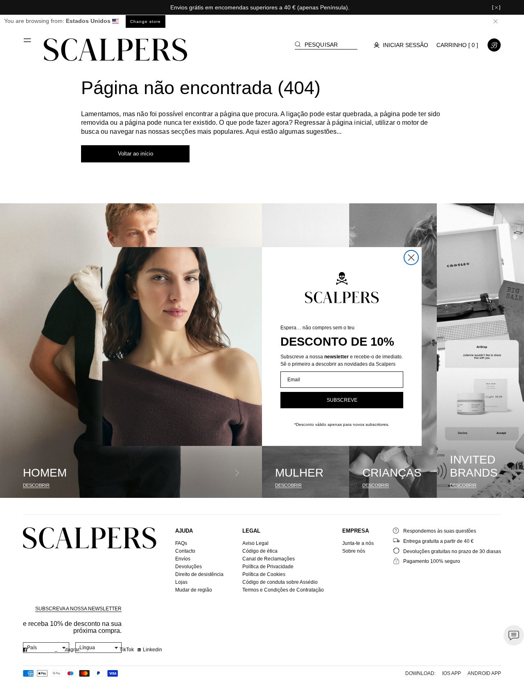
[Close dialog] (411, 257)
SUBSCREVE (342, 400)
